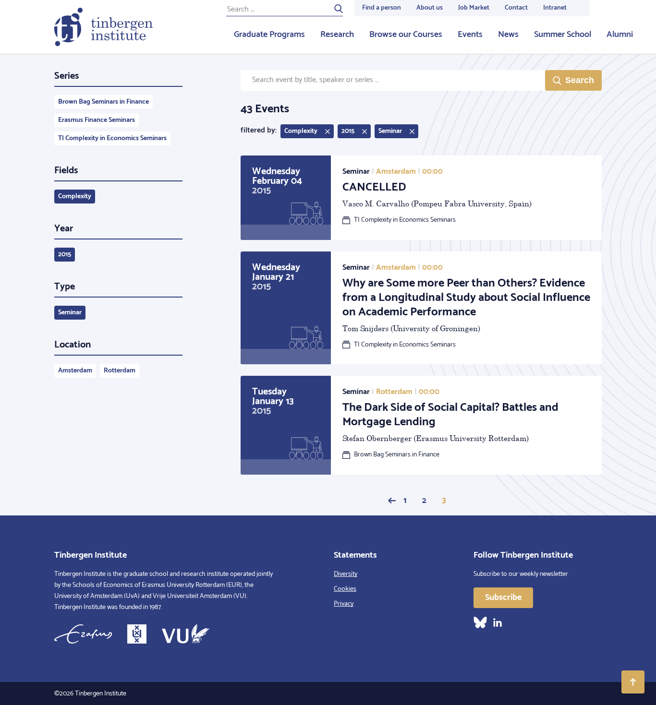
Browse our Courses (405, 34)
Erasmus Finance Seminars (96, 120)
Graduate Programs (269, 34)
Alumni (620, 34)
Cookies (345, 589)
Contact (516, 7)
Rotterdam (119, 370)
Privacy (343, 603)
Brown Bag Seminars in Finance (103, 102)
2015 (64, 254)
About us (429, 7)
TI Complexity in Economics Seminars (112, 138)
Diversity (345, 574)
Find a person (381, 7)
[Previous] (392, 500)
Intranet (555, 7)
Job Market (473, 7)
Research (337, 34)
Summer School (562, 34)
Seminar (70, 312)
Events (470, 34)
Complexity (74, 196)
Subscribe (503, 597)
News (508, 34)
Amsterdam (75, 370)
